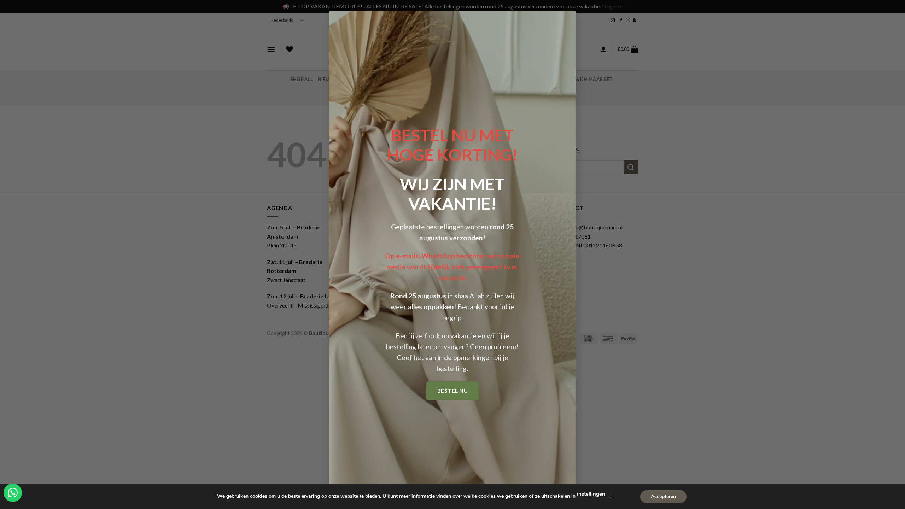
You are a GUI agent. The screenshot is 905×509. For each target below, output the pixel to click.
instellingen (591, 493)
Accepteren (663, 496)
